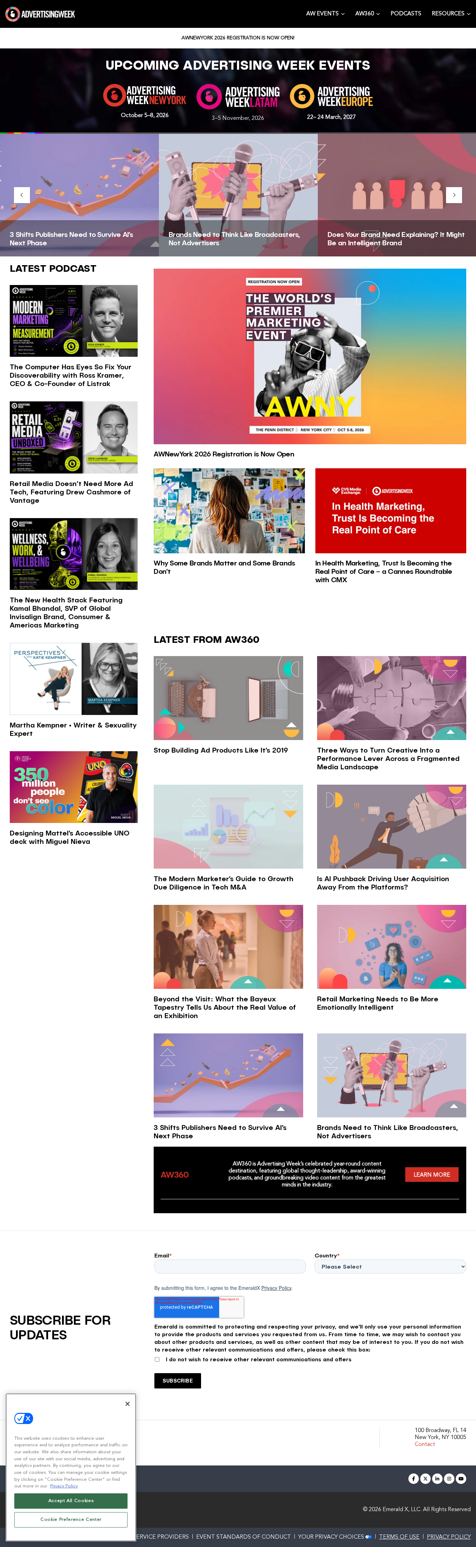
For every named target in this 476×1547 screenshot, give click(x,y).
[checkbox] (310, 1358)
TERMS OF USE (399, 1537)
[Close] (127, 1403)
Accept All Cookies (71, 1501)
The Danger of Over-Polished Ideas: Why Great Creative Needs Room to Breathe (394, 238)
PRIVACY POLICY (449, 1537)
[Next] (454, 195)
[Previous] (22, 195)
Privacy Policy (276, 1287)
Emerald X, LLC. (402, 1510)
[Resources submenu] (469, 13)
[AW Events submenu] (343, 13)
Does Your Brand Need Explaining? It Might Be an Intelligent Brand (237, 238)
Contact (425, 1444)
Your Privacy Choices (331, 1537)
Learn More (432, 1175)
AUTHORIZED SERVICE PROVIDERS (141, 1537)
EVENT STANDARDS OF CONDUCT (243, 1537)
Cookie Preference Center (70, 1519)
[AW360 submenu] (378, 13)
